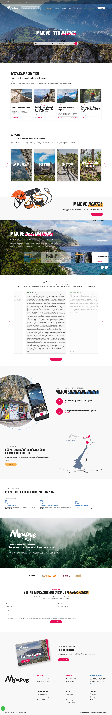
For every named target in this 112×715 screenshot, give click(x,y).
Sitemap (7, 712)
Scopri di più (96, 214)
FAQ (67, 697)
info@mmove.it (48, 2)
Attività (57, 8)
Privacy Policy (14, 712)
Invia (55, 621)
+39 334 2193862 (72, 678)
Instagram (94, 697)
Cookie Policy (22, 712)
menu (101, 8)
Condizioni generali (71, 700)
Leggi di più (68, 402)
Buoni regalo (69, 694)
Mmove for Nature (90, 8)
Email (7, 611)
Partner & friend (70, 702)
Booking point (77, 8)
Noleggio (63, 8)
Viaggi (69, 8)
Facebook (94, 694)
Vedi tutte (55, 359)
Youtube (94, 700)
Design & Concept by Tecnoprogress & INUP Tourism (93, 712)
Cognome (60, 603)
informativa (25, 618)
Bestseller (49, 8)
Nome (7, 603)
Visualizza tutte (101, 239)
